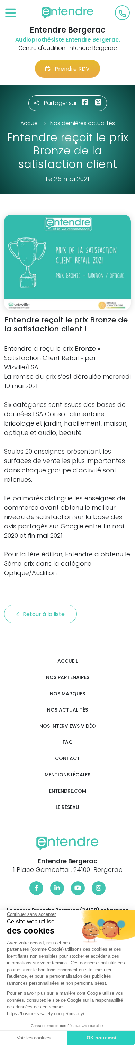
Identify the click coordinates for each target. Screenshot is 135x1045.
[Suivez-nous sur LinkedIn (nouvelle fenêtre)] (57, 888)
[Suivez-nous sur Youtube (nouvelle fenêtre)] (78, 888)
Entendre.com (67, 791)
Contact (67, 758)
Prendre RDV (72, 69)
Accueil (67, 661)
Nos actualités (67, 710)
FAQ (68, 742)
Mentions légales (67, 775)
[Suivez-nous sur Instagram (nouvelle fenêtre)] (99, 888)
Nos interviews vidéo (67, 726)
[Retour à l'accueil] (67, 13)
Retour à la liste (44, 614)
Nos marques (67, 694)
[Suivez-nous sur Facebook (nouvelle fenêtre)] (36, 888)
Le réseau (67, 807)
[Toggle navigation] (10, 13)
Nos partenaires (67, 677)
